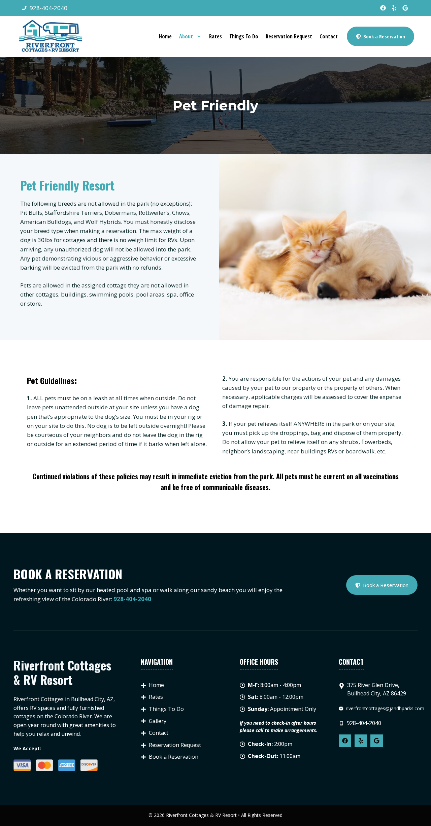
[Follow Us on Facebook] (383, 7)
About (186, 36)
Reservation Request (289, 36)
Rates (215, 36)
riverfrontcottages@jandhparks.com (385, 708)
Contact (329, 36)
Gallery (157, 721)
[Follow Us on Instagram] (405, 7)
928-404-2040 (48, 8)
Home (165, 36)
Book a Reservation (173, 756)
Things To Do (243, 36)
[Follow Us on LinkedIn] (394, 7)
